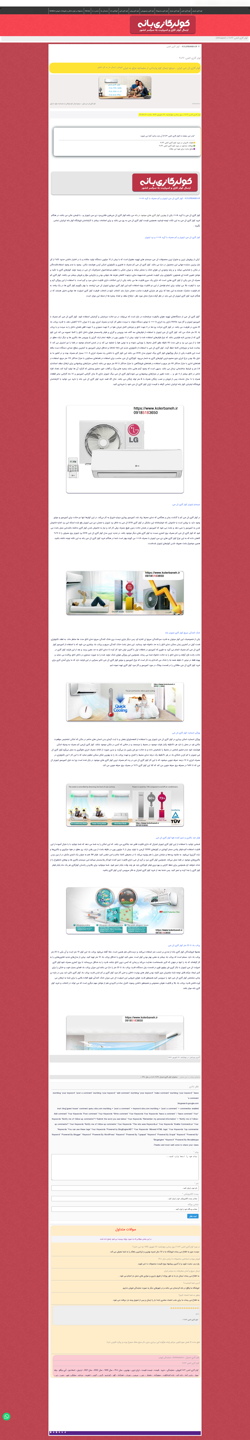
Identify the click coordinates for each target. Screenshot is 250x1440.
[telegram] (65, 1433)
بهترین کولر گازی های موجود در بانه (150, 215)
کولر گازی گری (124, 11)
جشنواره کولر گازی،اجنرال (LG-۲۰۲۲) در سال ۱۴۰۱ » (159, 1077)
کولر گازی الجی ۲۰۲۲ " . (190, 1319)
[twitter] (53, 1433)
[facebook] (51, 1433)
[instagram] (62, 1433)
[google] (56, 1433)
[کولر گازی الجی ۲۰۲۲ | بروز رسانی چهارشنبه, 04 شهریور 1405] (125, 99)
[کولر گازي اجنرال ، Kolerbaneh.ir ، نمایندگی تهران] (163, 34)
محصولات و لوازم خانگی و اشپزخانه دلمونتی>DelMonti (66, 11)
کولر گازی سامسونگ (162, 11)
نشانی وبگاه (193, 1205)
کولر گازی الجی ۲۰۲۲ (189, 1370)
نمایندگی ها (104, 11)
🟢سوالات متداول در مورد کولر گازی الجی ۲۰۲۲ (177, 146)
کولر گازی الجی (185, 11)
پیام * (196, 1152)
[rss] (59, 1433)
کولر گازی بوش (134, 11)
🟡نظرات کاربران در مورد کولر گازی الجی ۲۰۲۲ (177, 142)
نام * (196, 1184)
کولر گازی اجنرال (197, 11)
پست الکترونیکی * (190, 1194)
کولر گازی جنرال (174, 11)
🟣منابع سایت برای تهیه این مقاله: (182, 149)
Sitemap (87, 11)
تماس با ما (95, 11)
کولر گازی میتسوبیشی (147, 11)
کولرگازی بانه (114, 11)
